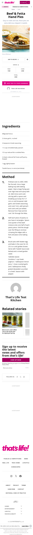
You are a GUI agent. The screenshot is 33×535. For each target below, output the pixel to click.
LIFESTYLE (26, 463)
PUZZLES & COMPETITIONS (20, 6)
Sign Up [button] (24, 2)
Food (19, 9)
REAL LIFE (5, 463)
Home (13, 9)
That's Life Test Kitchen (18, 88)
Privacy (16, 485)
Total (16, 75)
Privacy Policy (24, 363)
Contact (21, 489)
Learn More (25, 526)
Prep (9, 69)
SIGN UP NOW (16, 360)
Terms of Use (5, 364)
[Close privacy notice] (30, 526)
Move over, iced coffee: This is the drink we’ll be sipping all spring (9, 331)
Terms (24, 485)
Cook (22, 69)
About (8, 485)
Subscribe (11, 489)
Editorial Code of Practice (16, 493)
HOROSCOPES (15, 467)
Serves (15, 64)
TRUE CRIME (16, 463)
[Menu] (2, 2)
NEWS (26, 459)
